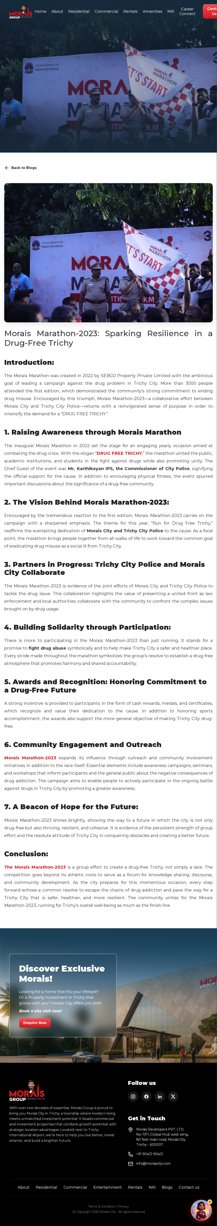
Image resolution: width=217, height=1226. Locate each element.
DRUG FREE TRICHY (119, 453)
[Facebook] (146, 1096)
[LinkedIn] (160, 1096)
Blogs (167, 1187)
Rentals (130, 11)
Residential (79, 11)
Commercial (106, 11)
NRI (170, 11)
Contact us (189, 1187)
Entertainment (107, 1187)
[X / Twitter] (173, 1096)
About (57, 11)
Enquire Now (35, 1023)
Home (40, 11)
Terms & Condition (101, 1206)
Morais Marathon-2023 (30, 757)
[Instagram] (133, 1096)
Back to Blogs (24, 168)
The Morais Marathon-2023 (35, 867)
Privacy (123, 1206)
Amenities (152, 11)
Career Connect (187, 11)
